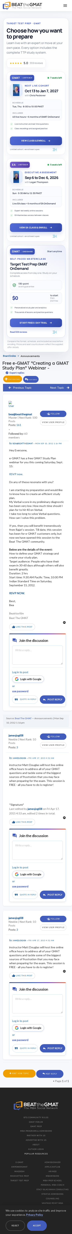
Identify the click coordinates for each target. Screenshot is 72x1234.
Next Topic (57, 387)
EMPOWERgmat (19, 1167)
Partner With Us (36, 1135)
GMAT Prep (36, 1126)
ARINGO (53, 1171)
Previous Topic (22, 387)
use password (20, 691)
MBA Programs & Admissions (36, 1131)
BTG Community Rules (36, 1117)
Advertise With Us (36, 1140)
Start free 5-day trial (33, 322)
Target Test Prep (19, 1180)
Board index (9, 356)
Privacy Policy (34, 1214)
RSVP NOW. (17, 593)
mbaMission (52, 1176)
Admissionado (53, 1162)
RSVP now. (16, 474)
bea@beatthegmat (23, 443)
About (36, 1145)
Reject (15, 1225)
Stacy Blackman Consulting (53, 1189)
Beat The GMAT (23, 718)
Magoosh (19, 1171)
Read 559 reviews (18, 332)
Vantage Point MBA (52, 1203)
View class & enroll (33, 140)
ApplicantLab (52, 1167)
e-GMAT (19, 1162)
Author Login (36, 1149)
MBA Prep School (52, 1180)
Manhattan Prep (19, 1176)
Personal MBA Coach (52, 1185)
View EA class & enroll (33, 227)
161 (18, 425)
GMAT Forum (36, 1122)
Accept (37, 1225)
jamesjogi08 (19, 758)
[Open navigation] (65, 5)
